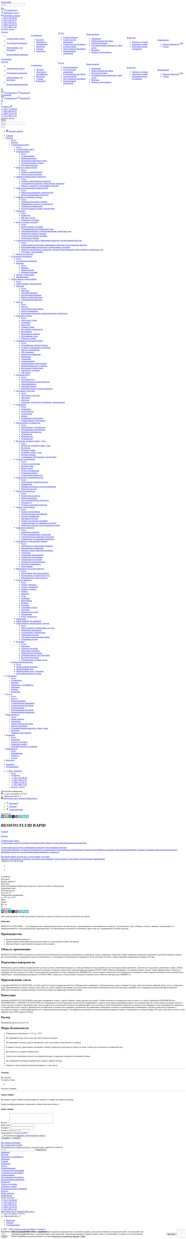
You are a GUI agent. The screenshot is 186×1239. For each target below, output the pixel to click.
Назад (13, 140)
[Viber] (16, 816)
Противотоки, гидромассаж (33, 427)
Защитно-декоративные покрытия (36, 181)
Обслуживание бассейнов (12, 1177)
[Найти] (2, 7)
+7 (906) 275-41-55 (9, 25)
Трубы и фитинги (29, 585)
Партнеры (5, 1159)
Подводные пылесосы (30, 496)
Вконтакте (13, 803)
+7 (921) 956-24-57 (9, 20)
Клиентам (15, 740)
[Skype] (23, 816)
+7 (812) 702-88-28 (9, 18)
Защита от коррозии (50, 852)
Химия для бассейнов (30, 512)
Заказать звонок (8, 118)
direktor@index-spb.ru (28, 798)
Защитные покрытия (30, 532)
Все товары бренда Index (11, 1145)
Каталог (14, 142)
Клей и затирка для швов (32, 227)
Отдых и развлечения (30, 464)
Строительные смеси (25, 149)
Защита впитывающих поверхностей (37, 192)
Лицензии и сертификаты (12, 1157)
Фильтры (25, 290)
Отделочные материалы (26, 261)
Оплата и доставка (9, 1184)
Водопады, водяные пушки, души (35, 445)
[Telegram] (27, 816)
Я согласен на (24, 1135)
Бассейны (25, 646)
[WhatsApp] (20, 816)
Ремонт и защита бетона (31, 172)
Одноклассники (16, 809)
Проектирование (8, 1168)
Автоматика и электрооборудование (37, 546)
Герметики (25, 215)
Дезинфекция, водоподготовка (34, 345)
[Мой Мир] (9, 816)
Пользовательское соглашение (14, 1189)
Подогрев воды (28, 379)
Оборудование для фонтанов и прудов (37, 628)
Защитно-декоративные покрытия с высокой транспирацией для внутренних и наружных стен (42, 859)
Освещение (26, 409)
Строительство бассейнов (12, 1173)
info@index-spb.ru (11, 798)
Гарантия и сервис (9, 1186)
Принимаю (171, 1234)
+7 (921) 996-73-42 (9, 27)
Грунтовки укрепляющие (94, 859)
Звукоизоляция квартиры (27, 667)
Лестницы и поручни (30, 395)
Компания (5, 1152)
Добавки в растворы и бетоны (34, 202)
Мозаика (25, 268)
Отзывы (4, 1161)
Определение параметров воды (34, 482)
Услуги (14, 699)
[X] (13, 816)
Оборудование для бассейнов (29, 284)
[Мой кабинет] (2, 90)
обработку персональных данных (30, 1135)
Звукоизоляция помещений (12, 1179)
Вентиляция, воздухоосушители (35, 573)
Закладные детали (29, 320)
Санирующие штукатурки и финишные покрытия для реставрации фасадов (54, 245)
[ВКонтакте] (2, 816)
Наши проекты (17, 719)
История (4, 1154)
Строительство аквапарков (12, 1170)
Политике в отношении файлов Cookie (68, 1236)
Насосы (24, 306)
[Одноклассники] (6, 816)
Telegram (13, 806)
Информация (16, 753)
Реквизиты (5, 1164)
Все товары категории (10, 1143)
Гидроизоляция (27, 156)
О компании (16, 680)
